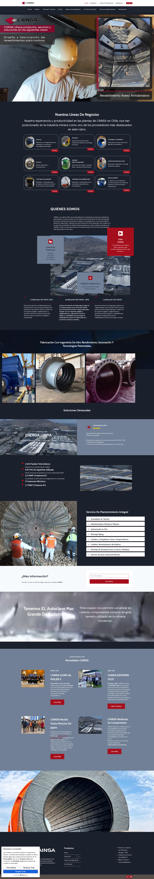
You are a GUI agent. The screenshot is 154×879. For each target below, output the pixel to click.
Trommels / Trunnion (49, 9)
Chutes (29, 9)
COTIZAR (129, 3)
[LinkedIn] (131, 876)
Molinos (37, 9)
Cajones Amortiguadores (73, 9)
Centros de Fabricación (106, 3)
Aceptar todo (20, 871)
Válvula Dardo (122, 9)
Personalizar (11, 868)
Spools (60, 9)
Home (86, 3)
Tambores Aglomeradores (107, 9)
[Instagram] (127, 876)
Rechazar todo (29, 868)
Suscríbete (109, 581)
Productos (67, 856)
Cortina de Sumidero (90, 9)
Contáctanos (119, 3)
